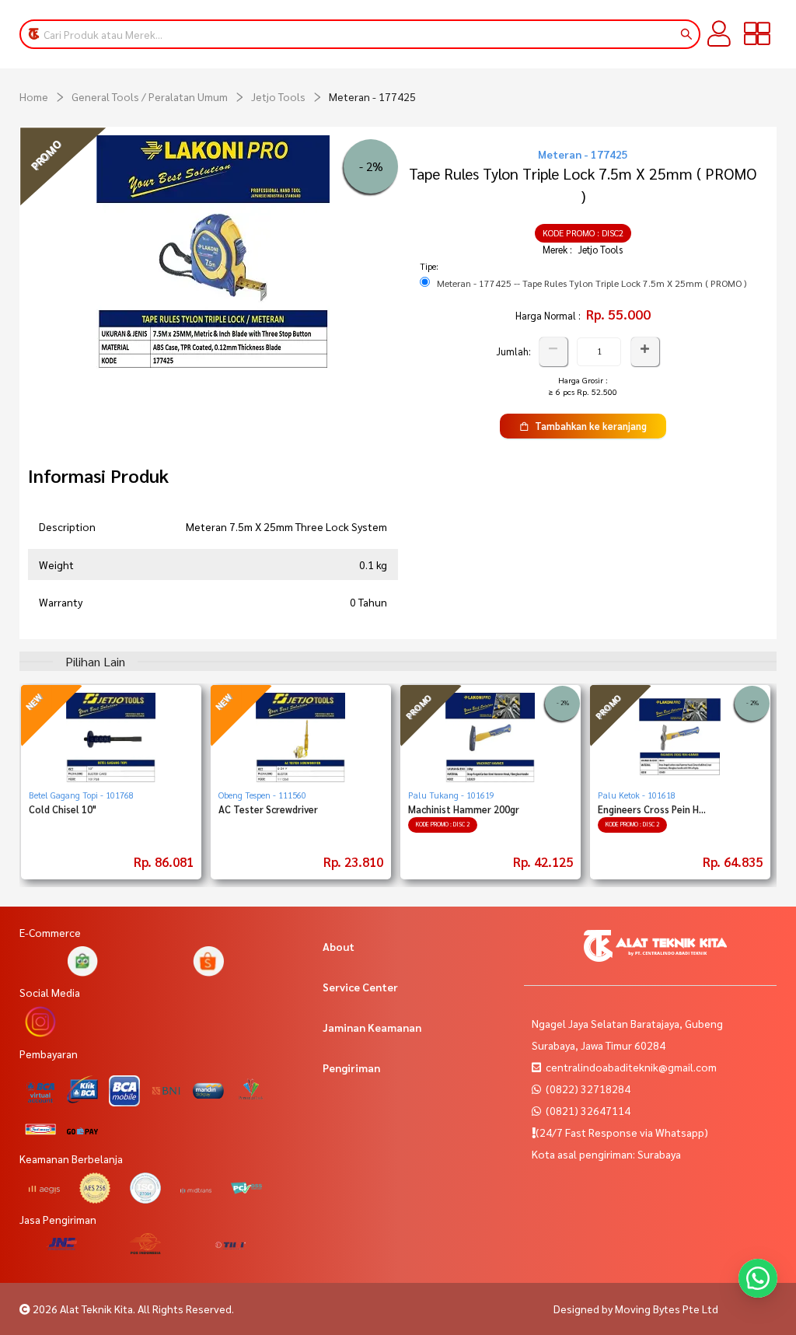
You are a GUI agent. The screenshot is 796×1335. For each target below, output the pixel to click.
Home (33, 96)
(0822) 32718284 (586, 1089)
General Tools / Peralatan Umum (150, 96)
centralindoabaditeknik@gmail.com (631, 1067)
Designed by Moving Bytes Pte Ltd (635, 1309)
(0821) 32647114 (586, 1110)
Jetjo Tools (278, 96)
